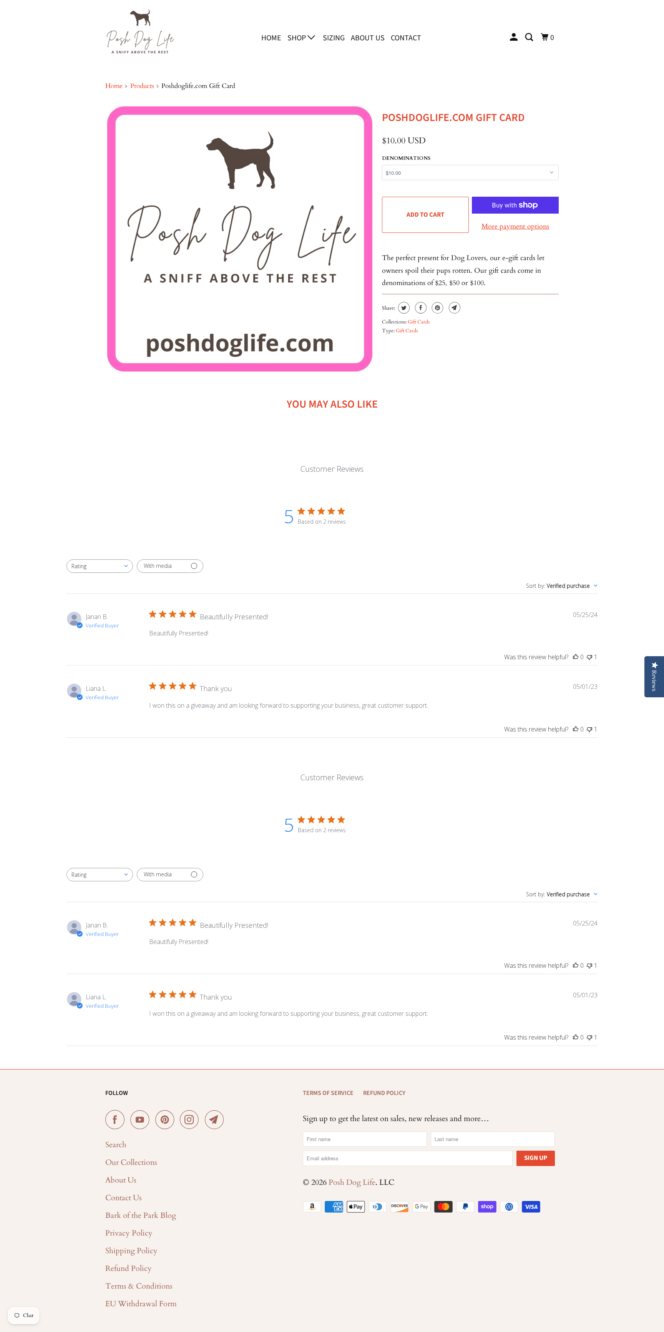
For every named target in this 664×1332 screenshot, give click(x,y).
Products (142, 85)
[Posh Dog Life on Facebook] (116, 1119)
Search (115, 1145)
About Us (368, 38)
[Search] (530, 37)
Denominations (406, 158)
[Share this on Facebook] (420, 308)
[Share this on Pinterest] (436, 308)
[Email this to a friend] (453, 308)
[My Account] (514, 37)
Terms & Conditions (139, 1286)
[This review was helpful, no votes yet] (575, 657)
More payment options (515, 226)
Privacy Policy (129, 1233)
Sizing (334, 38)
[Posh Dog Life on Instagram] (191, 1119)
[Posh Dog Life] (139, 36)
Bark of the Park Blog (140, 1215)
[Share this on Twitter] (403, 308)
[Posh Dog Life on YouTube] (141, 1119)
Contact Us (123, 1198)
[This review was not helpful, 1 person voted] (589, 657)
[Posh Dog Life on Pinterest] (166, 1119)
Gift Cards (419, 321)
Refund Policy (128, 1268)
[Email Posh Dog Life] (216, 1119)
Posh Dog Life (352, 1182)
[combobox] (99, 566)
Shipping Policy (131, 1251)
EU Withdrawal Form (141, 1304)
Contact (406, 38)
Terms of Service (328, 1093)
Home (271, 38)
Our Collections (131, 1162)
